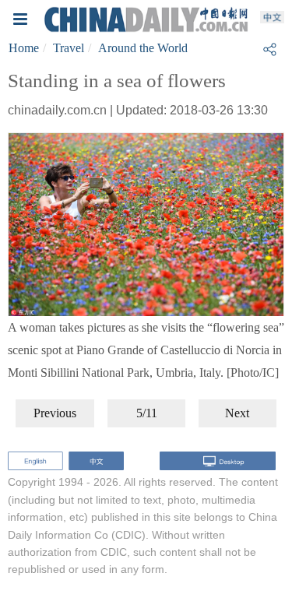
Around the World (143, 47)
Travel (68, 47)
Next (237, 413)
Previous (54, 413)
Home (24, 47)
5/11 (146, 413)
